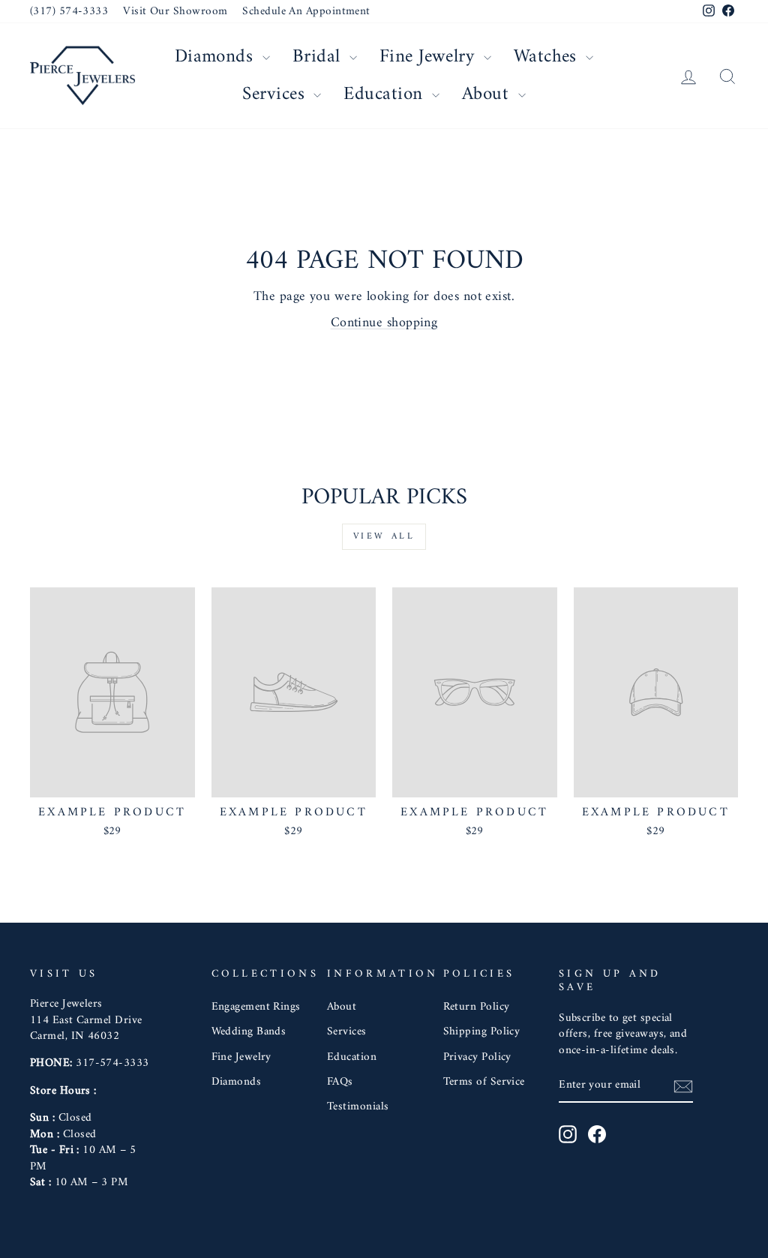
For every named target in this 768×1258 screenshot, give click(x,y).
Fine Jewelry (430, 57)
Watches (548, 57)
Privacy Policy (477, 1057)
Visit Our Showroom (175, 12)
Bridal (319, 57)
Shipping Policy (481, 1032)
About (488, 94)
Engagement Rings (256, 1007)
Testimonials (357, 1107)
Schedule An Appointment (306, 12)
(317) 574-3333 (69, 12)
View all (384, 537)
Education (386, 94)
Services (276, 94)
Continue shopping (384, 323)
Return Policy (476, 1007)
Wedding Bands (249, 1032)
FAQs (340, 1082)
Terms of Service (484, 1082)
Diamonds (217, 57)
